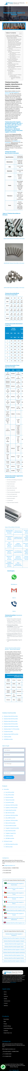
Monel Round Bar (9, 797)
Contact (6, 1003)
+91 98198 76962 (15, 868)
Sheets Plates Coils (8, 1032)
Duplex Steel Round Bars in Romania (18, 545)
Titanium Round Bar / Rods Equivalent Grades (13, 65)
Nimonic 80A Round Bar (10, 825)
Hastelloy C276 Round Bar (11, 807)
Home (5, 991)
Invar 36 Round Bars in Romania (9, 552)
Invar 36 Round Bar (9, 792)
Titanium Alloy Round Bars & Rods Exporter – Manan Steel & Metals (16, 77)
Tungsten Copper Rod (10, 833)
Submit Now (9, 777)
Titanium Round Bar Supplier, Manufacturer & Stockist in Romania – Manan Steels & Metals (14, 37)
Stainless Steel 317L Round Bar (11, 724)
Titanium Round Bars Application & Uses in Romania (14, 67)
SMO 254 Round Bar (10, 812)
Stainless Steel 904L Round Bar (11, 726)
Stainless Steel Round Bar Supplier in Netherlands (15, 919)
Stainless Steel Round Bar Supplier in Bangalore (14, 934)
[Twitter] (14, 1070)
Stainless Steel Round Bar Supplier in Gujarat (14, 941)
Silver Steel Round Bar (10, 830)
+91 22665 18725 (7, 872)
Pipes (5, 1021)
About (5, 994)
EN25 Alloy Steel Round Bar (11, 844)
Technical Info (7, 1001)
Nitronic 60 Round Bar (10, 823)
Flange (5, 1023)
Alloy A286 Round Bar (10, 818)
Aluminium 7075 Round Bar (11, 820)
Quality (5, 998)
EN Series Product (8, 841)
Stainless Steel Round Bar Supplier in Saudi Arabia (15, 884)
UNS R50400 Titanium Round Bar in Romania (15, 55)
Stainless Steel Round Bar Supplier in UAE (15, 910)
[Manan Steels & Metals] (14, 3)
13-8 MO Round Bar (8, 731)
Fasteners (6, 1030)
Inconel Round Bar (9, 802)
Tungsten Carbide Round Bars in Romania (9, 564)
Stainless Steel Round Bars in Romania (9, 532)
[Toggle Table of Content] (20, 33)
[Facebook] (12, 1070)
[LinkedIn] (16, 1070)
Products (6, 996)
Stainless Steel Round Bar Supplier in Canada (15, 898)
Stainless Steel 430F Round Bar (11, 734)
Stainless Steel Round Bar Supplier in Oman (15, 893)
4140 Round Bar (7, 736)
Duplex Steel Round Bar (10, 810)
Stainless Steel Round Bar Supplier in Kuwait (15, 914)
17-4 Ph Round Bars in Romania (18, 551)
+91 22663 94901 (7, 870)
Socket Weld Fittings (8, 1028)
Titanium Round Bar (9, 800)
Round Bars (6, 1019)
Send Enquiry (10, 70)
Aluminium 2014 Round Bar (11, 805)
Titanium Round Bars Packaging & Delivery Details (15, 75)
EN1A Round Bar (9, 846)
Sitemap (6, 1005)
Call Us (11, 73)
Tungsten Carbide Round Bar (12, 828)
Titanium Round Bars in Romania (18, 531)
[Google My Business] (18, 1070)
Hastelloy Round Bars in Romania (18, 538)
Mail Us (11, 72)
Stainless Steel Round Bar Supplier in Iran (15, 907)
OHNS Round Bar (9, 835)
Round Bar (6, 789)
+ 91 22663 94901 (7, 1054)
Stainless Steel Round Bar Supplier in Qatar (15, 889)
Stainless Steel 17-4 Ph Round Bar (11, 729)
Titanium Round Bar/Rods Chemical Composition (13, 60)
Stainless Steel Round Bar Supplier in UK (15, 923)
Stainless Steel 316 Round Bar (10, 721)
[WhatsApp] (10, 1070)
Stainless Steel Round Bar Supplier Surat (14, 944)
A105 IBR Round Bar (8, 739)
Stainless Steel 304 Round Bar (11, 718)
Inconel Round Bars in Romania (9, 538)
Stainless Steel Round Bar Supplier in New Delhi (14, 938)
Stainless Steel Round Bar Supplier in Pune (14, 955)
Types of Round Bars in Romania (15, 68)
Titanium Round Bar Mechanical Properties (14, 62)
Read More (13, 982)
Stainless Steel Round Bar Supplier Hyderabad (14, 952)
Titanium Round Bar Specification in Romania (14, 48)
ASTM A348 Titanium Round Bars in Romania (15, 57)
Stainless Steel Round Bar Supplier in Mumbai (14, 961)
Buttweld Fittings (7, 1026)
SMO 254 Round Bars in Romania (9, 545)
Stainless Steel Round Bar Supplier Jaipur (14, 946)
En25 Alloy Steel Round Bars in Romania (18, 558)
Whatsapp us (12, 71)
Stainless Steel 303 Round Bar (11, 716)
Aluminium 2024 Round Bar (11, 815)
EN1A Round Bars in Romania (9, 558)
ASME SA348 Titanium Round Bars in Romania (15, 53)
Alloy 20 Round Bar (9, 794)
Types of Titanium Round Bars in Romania (14, 51)
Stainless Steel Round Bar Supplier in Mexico (15, 903)
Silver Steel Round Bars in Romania (18, 564)
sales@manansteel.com (9, 865)
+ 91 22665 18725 (7, 1056)
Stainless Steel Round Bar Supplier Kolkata (14, 958)
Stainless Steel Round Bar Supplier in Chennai (14, 949)
